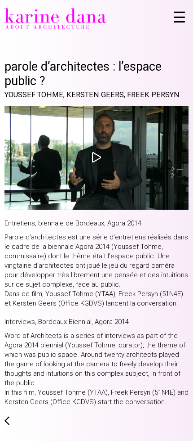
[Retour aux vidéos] (6, 423)
